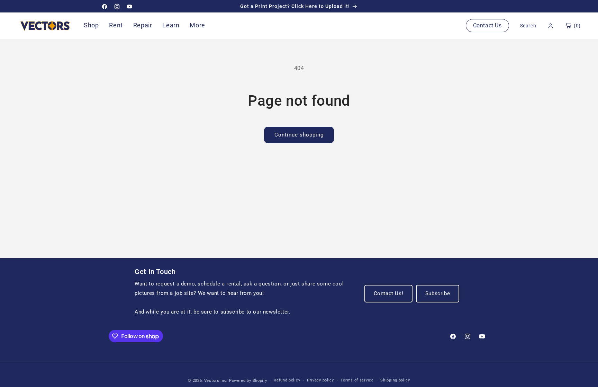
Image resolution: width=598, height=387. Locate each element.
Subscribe (437, 293)
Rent (116, 25)
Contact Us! (389, 293)
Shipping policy (395, 380)
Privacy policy (320, 380)
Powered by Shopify (248, 380)
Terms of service (357, 380)
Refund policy (287, 380)
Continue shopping (299, 135)
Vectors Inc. (216, 380)
